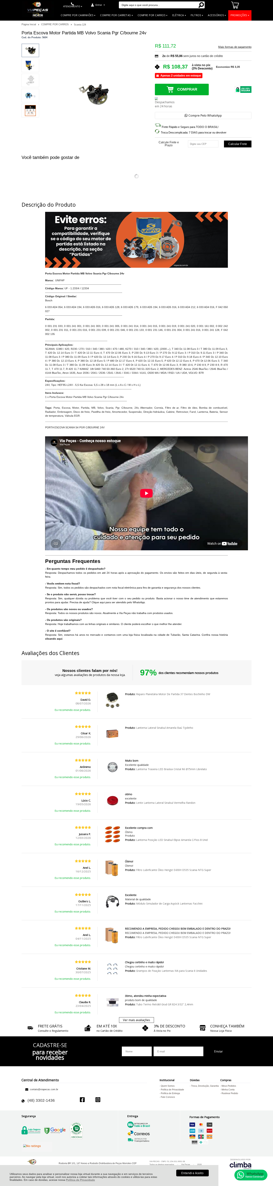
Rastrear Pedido (230, 1093)
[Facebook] (82, 1100)
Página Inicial (29, 24)
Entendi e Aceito (192, 1173)
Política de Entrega (170, 1093)
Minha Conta (228, 1089)
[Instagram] (98, 1100)
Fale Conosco (168, 1097)
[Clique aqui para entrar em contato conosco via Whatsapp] (250, 1175)
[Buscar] (201, 4)
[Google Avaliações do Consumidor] (37, 1147)
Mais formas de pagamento (234, 46)
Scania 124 (80, 24)
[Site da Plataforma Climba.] (240, 1163)
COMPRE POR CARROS (55, 24)
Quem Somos (168, 1086)
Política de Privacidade (80, 1179)
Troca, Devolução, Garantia (205, 1086)
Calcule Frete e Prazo (169, 144)
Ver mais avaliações (136, 1020)
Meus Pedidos (229, 1086)
